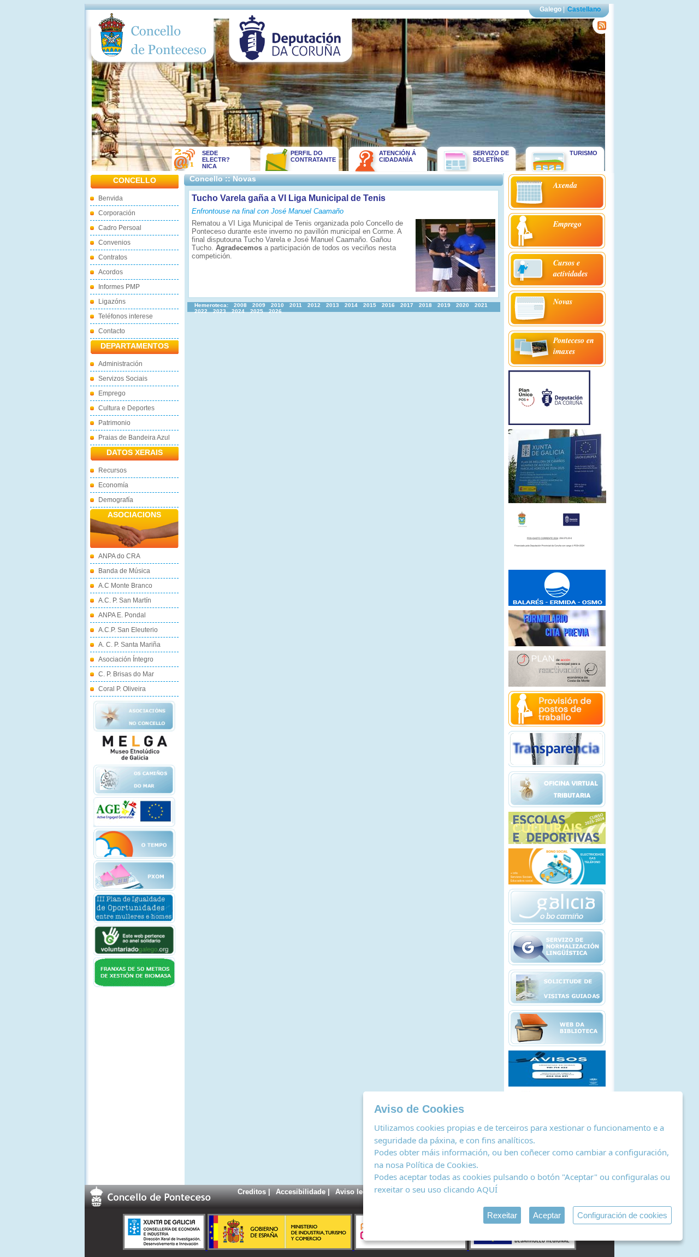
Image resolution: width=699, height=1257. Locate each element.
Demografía (115, 500)
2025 (256, 311)
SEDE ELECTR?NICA (216, 159)
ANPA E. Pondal (122, 615)
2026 (275, 311)
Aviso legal (354, 1192)
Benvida (110, 198)
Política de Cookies (441, 1164)
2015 (369, 305)
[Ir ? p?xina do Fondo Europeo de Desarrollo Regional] (522, 1247)
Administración (120, 364)
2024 (238, 311)
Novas (562, 301)
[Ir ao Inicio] (153, 65)
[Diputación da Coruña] (291, 65)
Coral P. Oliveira (122, 689)
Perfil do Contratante (310, 156)
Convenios (114, 242)
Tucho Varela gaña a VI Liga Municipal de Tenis (289, 198)
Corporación (116, 213)
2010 (277, 305)
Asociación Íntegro (125, 659)
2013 (332, 305)
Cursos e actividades (570, 268)
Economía (113, 485)
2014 (351, 305)
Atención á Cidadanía (397, 156)
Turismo (583, 153)
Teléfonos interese (125, 316)
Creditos (252, 1192)
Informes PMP (119, 287)
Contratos (112, 257)
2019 (444, 305)
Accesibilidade (300, 1192)
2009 (258, 305)
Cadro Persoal (119, 228)
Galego (550, 9)
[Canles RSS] (600, 31)
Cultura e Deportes (126, 408)
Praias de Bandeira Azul (134, 437)
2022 (201, 311)
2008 (240, 305)
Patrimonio (114, 423)
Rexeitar (502, 1215)
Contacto (111, 331)
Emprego (112, 393)
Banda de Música (124, 571)
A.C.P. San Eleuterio (128, 630)
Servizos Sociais (122, 378)
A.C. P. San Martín (124, 600)
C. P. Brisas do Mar (126, 674)
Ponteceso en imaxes (573, 346)
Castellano (584, 9)
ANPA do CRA (119, 556)
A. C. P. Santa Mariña (129, 644)
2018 (425, 305)
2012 (314, 305)
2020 (462, 305)
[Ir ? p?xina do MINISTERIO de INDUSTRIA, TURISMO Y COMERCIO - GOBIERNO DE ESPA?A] (281, 1247)
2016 (388, 305)
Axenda (565, 185)
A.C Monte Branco (125, 585)
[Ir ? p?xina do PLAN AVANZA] (411, 1247)
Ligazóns (112, 301)
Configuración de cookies (622, 1215)
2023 (219, 311)
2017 (406, 305)
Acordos (110, 272)
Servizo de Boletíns (491, 156)
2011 (295, 305)
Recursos (112, 470)
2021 (481, 305)
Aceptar (547, 1215)
